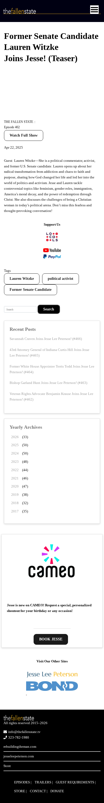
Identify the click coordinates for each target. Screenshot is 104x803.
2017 (15, 511)
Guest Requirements (75, 782)
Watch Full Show (24, 135)
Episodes (22, 782)
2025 (15, 445)
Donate (57, 791)
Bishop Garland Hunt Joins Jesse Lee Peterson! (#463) (48, 383)
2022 (15, 470)
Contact (38, 791)
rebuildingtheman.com (19, 747)
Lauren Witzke (22, 279)
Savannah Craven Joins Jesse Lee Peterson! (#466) (46, 339)
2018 (15, 503)
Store (7, 766)
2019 (15, 495)
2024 (15, 453)
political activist (60, 279)
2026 (15, 437)
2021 (15, 478)
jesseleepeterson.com (18, 756)
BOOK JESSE (50, 639)
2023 (15, 462)
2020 (15, 486)
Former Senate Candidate (30, 290)
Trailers (43, 782)
